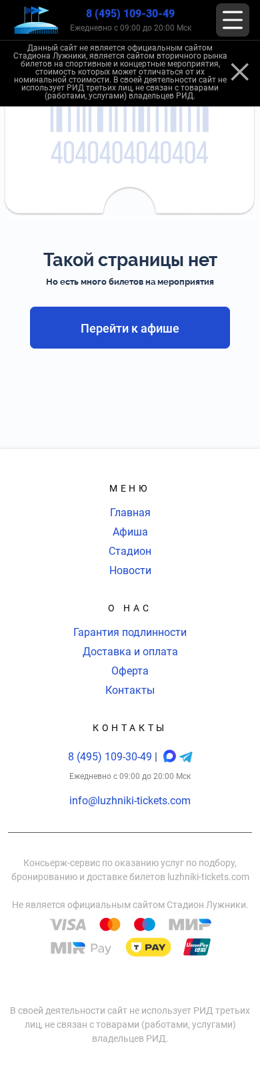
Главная (130, 512)
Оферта (130, 671)
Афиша (130, 532)
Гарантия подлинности (130, 632)
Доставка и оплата (130, 651)
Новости (130, 570)
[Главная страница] (36, 20)
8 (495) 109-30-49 (130, 13)
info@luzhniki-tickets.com (130, 800)
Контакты (130, 690)
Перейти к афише (130, 328)
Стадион (130, 551)
